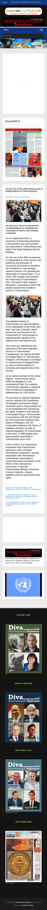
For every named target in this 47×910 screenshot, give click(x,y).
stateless (27, 489)
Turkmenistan (36, 489)
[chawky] (23, 785)
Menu (6, 30)
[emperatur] (23, 856)
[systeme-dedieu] (23, 553)
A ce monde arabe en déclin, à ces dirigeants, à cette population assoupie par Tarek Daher (23, 503)
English (8, 488)
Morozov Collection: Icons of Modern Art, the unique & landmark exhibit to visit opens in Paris (22, 496)
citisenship (19, 489)
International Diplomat (20, 488)
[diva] (23, 648)
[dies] (23, 717)
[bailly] (23, 153)
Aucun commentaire (22, 197)
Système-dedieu (27, 905)
